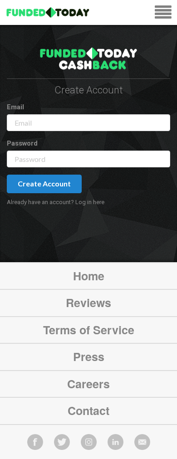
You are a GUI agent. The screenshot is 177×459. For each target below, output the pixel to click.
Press (88, 356)
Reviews (88, 302)
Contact (88, 410)
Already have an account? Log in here (55, 202)
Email (15, 107)
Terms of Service (88, 330)
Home (88, 276)
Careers (88, 384)
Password (22, 143)
